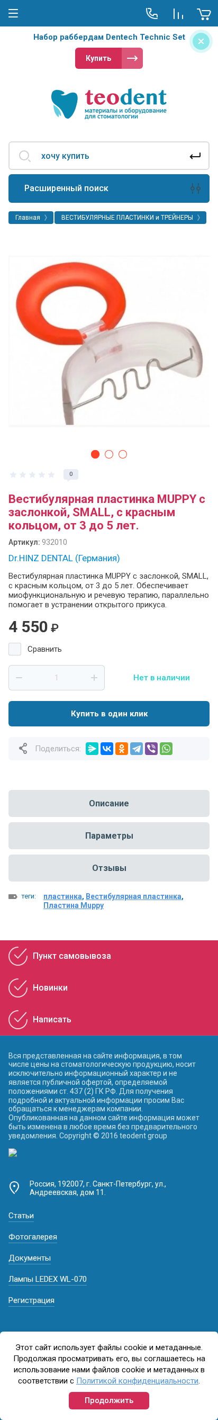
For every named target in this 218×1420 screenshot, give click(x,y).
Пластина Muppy (73, 905)
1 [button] (95, 454)
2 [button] (109, 454)
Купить (98, 58)
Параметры (109, 836)
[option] (109, 341)
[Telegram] (136, 748)
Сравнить (45, 649)
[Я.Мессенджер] (92, 748)
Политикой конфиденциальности (137, 1381)
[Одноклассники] (121, 748)
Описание (109, 803)
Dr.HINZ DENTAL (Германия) (64, 558)
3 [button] (123, 454)
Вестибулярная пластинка (133, 896)
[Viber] (151, 748)
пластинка (62, 896)
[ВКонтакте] (107, 748)
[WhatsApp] (166, 748)
